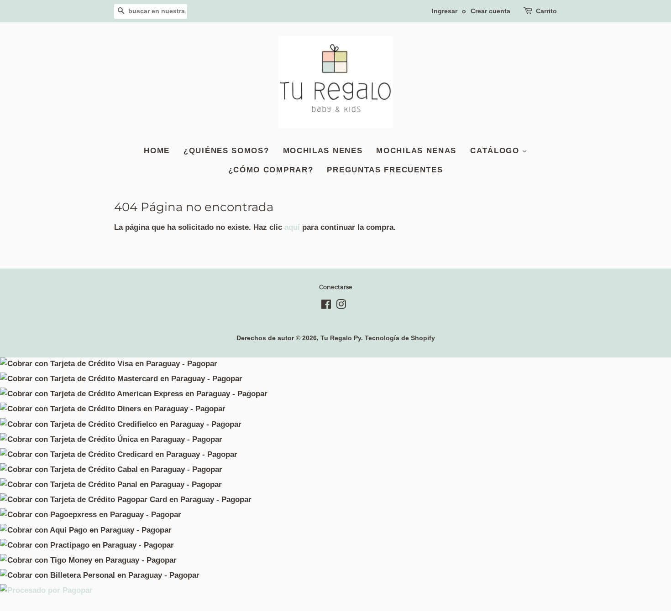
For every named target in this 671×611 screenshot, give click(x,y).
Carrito (546, 11)
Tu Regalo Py (340, 338)
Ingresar (444, 11)
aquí (292, 227)
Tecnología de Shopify (400, 338)
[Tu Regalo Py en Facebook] (326, 306)
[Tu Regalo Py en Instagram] (341, 306)
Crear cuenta (490, 11)
